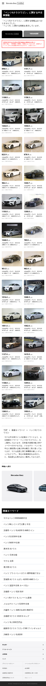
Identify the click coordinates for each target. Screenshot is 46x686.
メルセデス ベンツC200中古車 (16, 604)
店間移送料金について (8, 677)
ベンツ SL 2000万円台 (13, 622)
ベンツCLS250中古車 (12, 536)
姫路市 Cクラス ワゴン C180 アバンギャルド (22, 628)
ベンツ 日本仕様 (10, 555)
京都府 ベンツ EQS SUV (13, 591)
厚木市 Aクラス (10, 549)
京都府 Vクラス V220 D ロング (16, 616)
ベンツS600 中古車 (12, 542)
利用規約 (4, 668)
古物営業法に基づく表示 (31, 673)
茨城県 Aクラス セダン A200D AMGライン (21, 579)
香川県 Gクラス (10, 567)
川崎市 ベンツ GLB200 (13, 634)
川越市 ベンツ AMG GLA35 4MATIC (18, 610)
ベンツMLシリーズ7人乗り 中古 (17, 524)
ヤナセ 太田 (8, 561)
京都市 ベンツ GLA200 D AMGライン (19, 530)
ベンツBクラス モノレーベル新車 (18, 598)
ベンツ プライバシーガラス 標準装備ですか (22, 573)
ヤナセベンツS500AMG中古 (15, 518)
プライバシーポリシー (8, 663)
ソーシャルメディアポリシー (32, 663)
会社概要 (27, 668)
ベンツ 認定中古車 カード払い (16, 585)
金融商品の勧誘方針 (7, 673)
